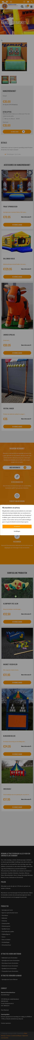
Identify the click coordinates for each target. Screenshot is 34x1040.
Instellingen (17, 531)
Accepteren (17, 526)
